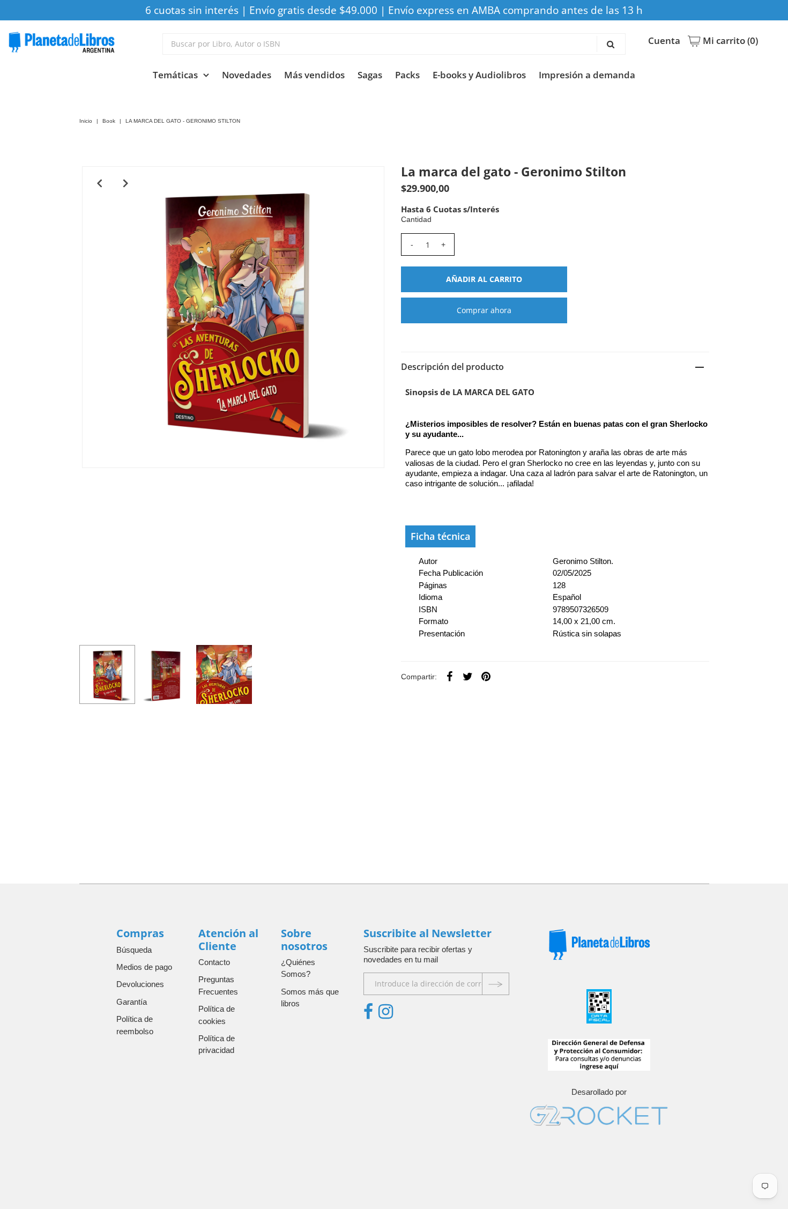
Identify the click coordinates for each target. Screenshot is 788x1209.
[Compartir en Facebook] (450, 676)
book (108, 121)
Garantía (131, 1001)
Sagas (370, 75)
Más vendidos (314, 75)
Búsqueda (134, 949)
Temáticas (175, 75)
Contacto (214, 962)
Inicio (85, 121)
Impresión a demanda (587, 75)
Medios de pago (144, 966)
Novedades (246, 75)
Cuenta (664, 41)
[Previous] (99, 183)
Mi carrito (729, 41)
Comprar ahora (484, 310)
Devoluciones (140, 984)
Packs (407, 75)
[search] (394, 44)
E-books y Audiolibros (479, 75)
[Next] (125, 183)
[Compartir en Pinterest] (486, 676)
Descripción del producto (452, 367)
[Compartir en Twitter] (468, 676)
